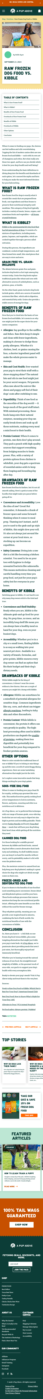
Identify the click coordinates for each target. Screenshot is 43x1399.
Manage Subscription (30, 1327)
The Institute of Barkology (11, 1338)
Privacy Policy (33, 1386)
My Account (27, 1330)
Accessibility (27, 1336)
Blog (3, 19)
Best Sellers (6, 1289)
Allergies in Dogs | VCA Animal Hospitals (18, 1004)
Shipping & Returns (29, 1324)
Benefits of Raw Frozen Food (14, 112)
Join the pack (21, 1269)
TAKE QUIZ (29, 1115)
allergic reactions (12, 710)
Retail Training (7, 1363)
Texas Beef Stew (7, 1292)
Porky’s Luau (6, 1295)
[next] (40, 3)
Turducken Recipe (8, 1305)
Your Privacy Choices (12, 1393)
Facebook (5, 1369)
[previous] (2, 3)
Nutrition (10, 19)
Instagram (5, 1366)
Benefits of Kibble (10, 121)
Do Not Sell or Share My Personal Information (21, 1391)
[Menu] (3, 11)
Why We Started (7, 1321)
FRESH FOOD (6, 1286)
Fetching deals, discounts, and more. (21, 1256)
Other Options (9, 131)
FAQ (24, 1321)
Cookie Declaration (12, 1388)
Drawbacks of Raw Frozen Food (15, 117)
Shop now (21, 1224)
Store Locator (27, 1333)
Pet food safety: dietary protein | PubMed (18, 1009)
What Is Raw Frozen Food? (13, 102)
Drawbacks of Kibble (11, 126)
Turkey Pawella (14, 824)
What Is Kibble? (9, 107)
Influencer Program (9, 1360)
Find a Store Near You (9, 1341)
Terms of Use (9, 1386)
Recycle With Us (7, 1334)
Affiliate (5, 1356)
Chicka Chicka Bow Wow (10, 1302)
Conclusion (8, 135)
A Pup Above (28, 943)
